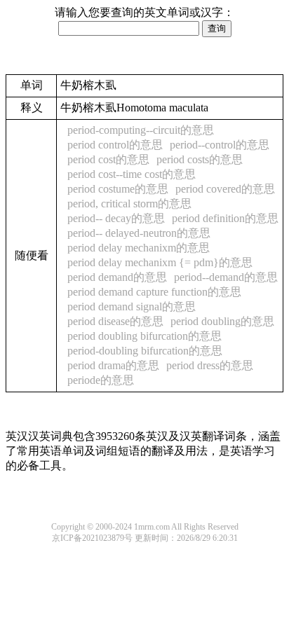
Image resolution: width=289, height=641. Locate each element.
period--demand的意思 (226, 277)
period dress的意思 (209, 365)
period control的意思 (115, 145)
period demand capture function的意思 (154, 292)
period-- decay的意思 (116, 218)
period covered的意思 (225, 189)
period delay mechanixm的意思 (138, 248)
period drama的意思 (113, 365)
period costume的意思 (117, 189)
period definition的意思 (225, 218)
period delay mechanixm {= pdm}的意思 (160, 262)
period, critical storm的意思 (129, 203)
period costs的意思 (199, 159)
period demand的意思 (117, 277)
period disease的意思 (115, 321)
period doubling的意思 (222, 321)
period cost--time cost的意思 (131, 174)
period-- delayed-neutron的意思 (138, 233)
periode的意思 (100, 380)
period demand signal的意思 (131, 306)
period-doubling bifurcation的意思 (144, 351)
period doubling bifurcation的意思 (144, 336)
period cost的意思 (108, 159)
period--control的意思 (219, 145)
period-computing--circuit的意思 (140, 130)
